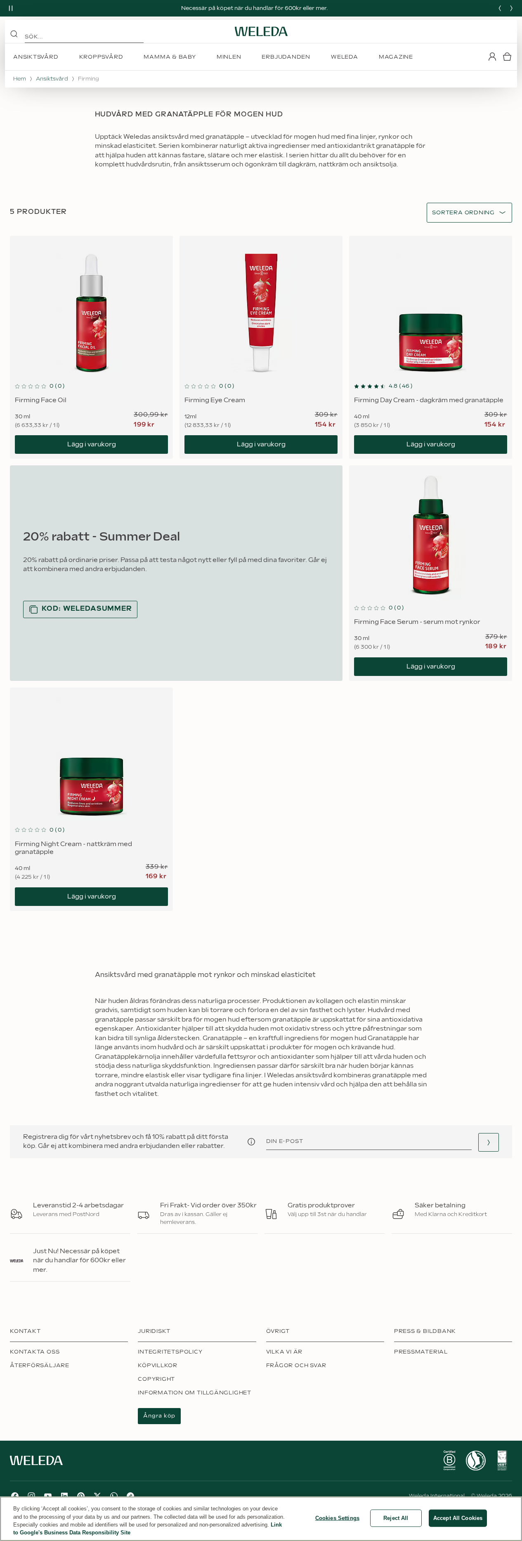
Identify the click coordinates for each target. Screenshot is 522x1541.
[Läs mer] (449, 1460)
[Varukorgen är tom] (507, 57)
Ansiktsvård (52, 79)
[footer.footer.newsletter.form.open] (488, 1142)
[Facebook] (15, 1496)
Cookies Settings (337, 1518)
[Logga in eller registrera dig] (492, 57)
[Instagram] (31, 1496)
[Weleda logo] (261, 31)
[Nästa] (511, 8)
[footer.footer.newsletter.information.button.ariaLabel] (251, 1142)
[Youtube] (48, 1496)
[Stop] (11, 8)
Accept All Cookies (457, 1518)
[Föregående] (500, 8)
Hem (19, 79)
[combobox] (463, 212)
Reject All (395, 1518)
